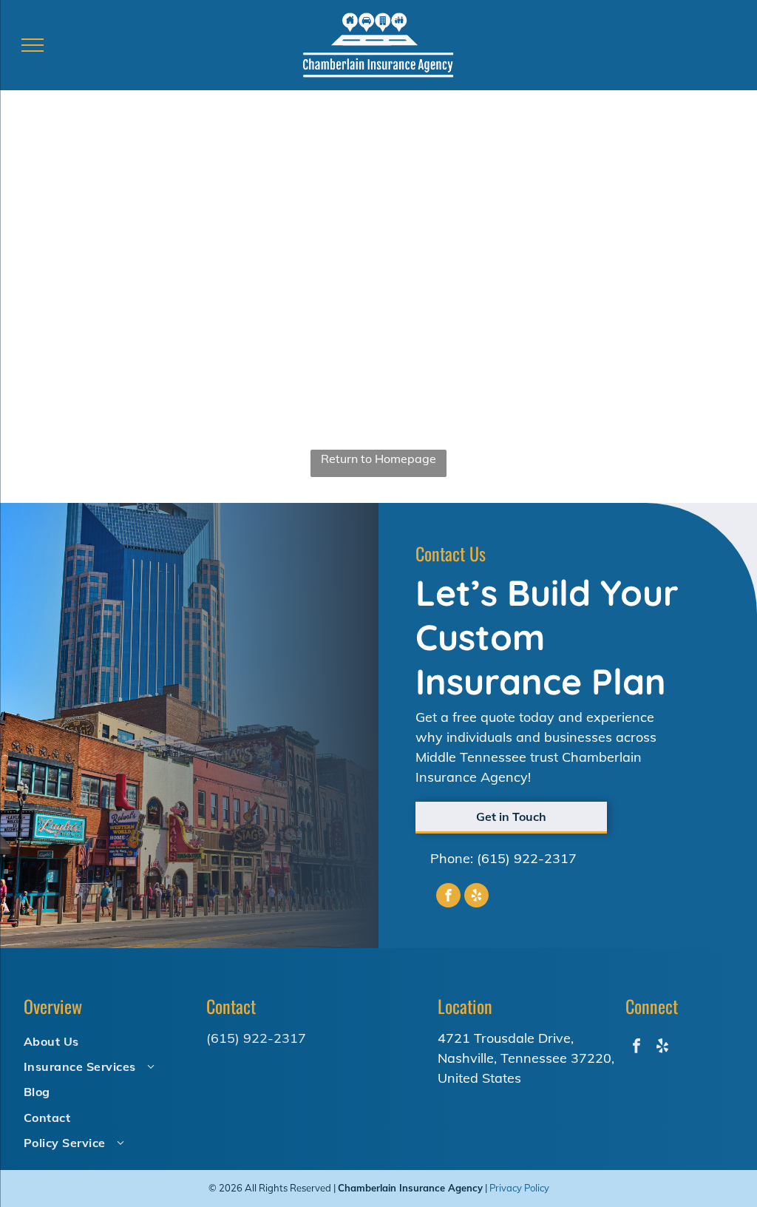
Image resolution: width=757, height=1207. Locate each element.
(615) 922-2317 (527, 858)
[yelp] (476, 897)
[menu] (32, 45)
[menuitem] (107, 1040)
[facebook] (448, 897)
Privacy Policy (519, 1188)
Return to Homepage (378, 458)
